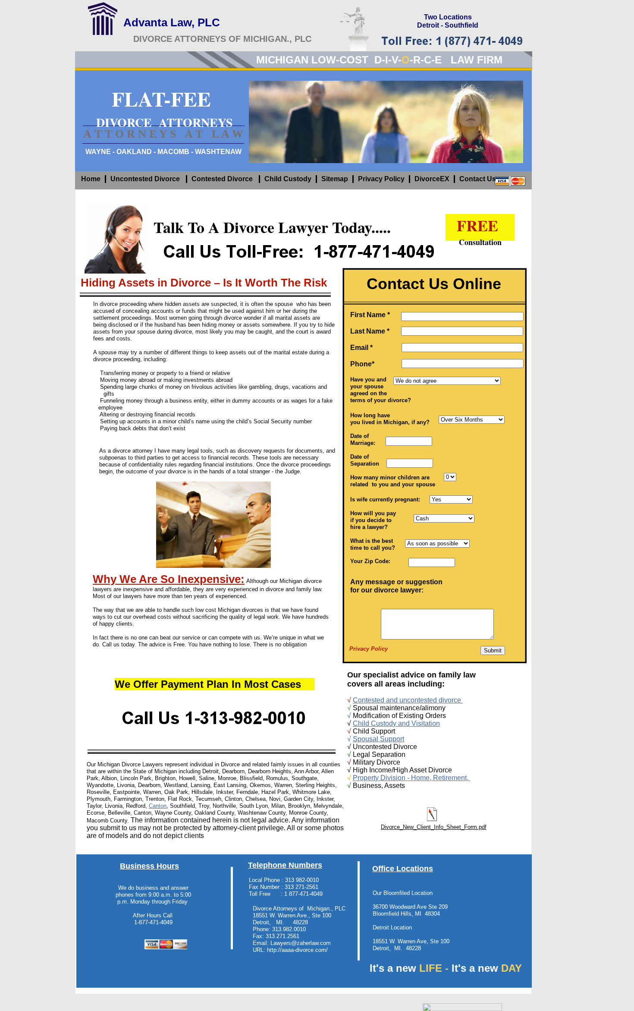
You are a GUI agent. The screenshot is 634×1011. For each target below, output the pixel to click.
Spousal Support (378, 739)
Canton (157, 806)
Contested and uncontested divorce (408, 700)
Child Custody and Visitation (396, 723)
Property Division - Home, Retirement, (411, 777)
